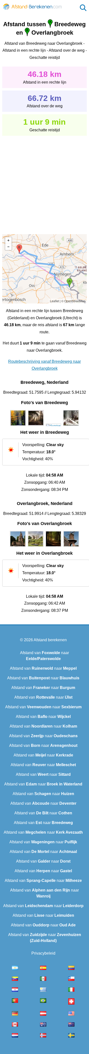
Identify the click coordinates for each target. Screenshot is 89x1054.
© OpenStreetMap (73, 301)
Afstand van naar (43, 668)
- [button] (8, 247)
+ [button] (8, 240)
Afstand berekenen (50, 640)
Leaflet (54, 301)
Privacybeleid (43, 953)
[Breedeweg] (18, 426)
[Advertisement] (44, 181)
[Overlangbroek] (18, 547)
